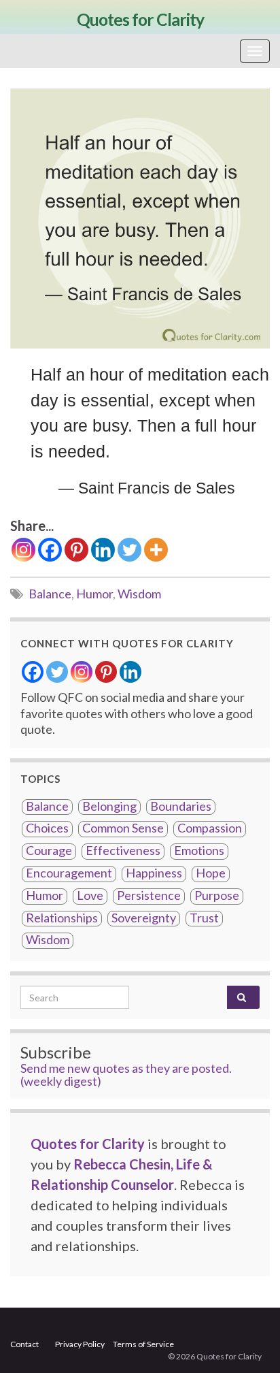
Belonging (109, 806)
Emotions (199, 850)
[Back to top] (249, 1342)
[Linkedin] (103, 550)
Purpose (216, 895)
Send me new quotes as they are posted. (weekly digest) (126, 1075)
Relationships (62, 918)
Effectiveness (123, 850)
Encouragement (69, 873)
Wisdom (139, 593)
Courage (49, 850)
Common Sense (123, 828)
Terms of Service (143, 1344)
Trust (204, 918)
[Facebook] (50, 550)
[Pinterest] (76, 550)
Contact (24, 1344)
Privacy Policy (80, 1344)
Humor (94, 593)
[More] (156, 550)
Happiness (154, 873)
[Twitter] (129, 550)
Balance (50, 593)
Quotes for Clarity (140, 19)
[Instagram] (23, 550)
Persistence (149, 895)
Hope (211, 873)
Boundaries (180, 806)
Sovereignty (143, 918)
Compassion (209, 828)
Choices (47, 828)
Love (90, 895)
